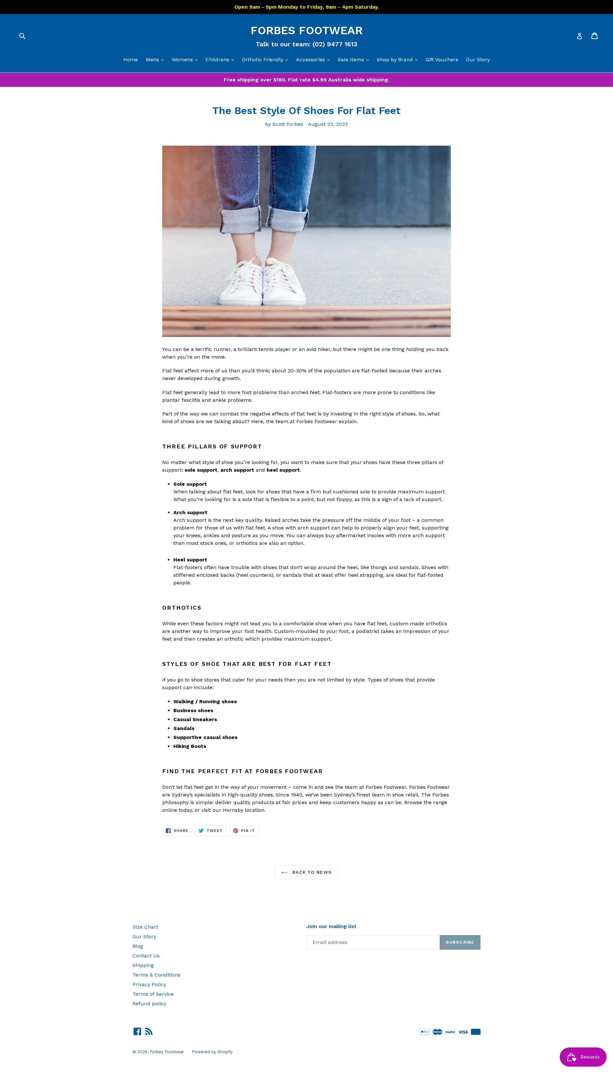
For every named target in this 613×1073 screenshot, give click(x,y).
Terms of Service (153, 994)
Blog (137, 946)
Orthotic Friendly (266, 59)
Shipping (143, 965)
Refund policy (149, 1004)
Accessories (314, 59)
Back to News (311, 872)
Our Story (478, 60)
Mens (156, 59)
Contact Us (146, 956)
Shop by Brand (399, 59)
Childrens (221, 59)
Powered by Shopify (212, 1051)
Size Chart (145, 927)
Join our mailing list (331, 926)
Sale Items (355, 59)
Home (130, 60)
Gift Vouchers (442, 60)
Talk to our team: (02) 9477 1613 (306, 44)
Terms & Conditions (156, 975)
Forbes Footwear (307, 30)
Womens (186, 59)
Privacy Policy (149, 984)
